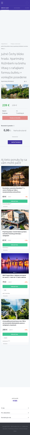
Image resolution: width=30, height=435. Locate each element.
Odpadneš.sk (4, 43)
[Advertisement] (15, 26)
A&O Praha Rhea (6, 293)
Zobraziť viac (14, 201)
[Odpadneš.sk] (15, 3)
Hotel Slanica (5, 247)
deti (5, 290)
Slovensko (5, 206)
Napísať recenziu (16, 142)
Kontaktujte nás (6, 417)
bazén (5, 338)
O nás (3, 408)
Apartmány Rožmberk (7, 81)
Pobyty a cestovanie (15, 43)
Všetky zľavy (5, 8)
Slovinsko (5, 343)
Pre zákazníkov (5, 413)
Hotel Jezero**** (6, 341)
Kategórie (17, 8)
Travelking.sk (20, 113)
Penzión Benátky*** (7, 204)
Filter (27, 8)
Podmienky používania (13, 428)
